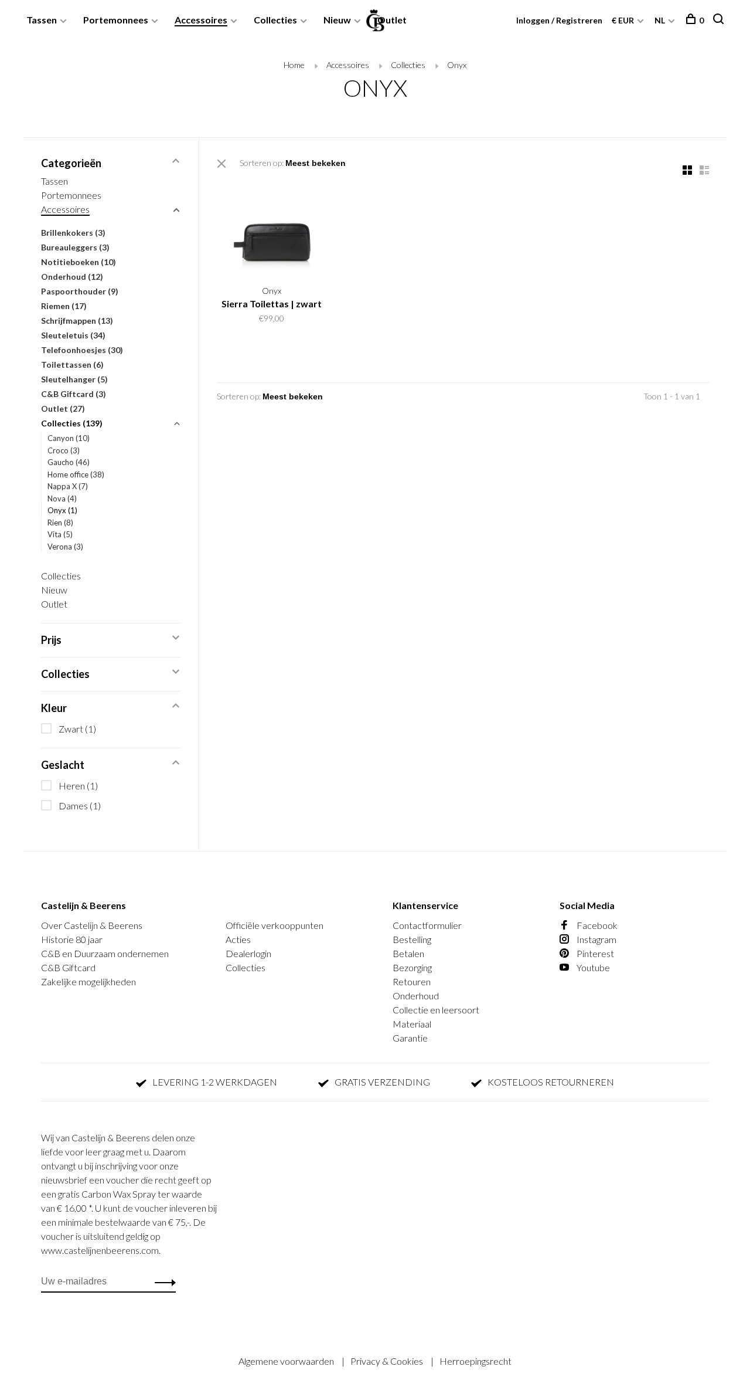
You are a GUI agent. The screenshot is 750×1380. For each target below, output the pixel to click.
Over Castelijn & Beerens (91, 925)
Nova (62, 498)
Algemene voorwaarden (287, 1361)
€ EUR (624, 20)
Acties (238, 939)
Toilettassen (72, 364)
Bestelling (412, 939)
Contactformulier (427, 925)
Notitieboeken (78, 262)
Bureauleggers (75, 247)
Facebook (596, 925)
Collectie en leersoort (436, 1009)
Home (294, 65)
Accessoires (201, 19)
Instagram (595, 939)
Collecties (275, 19)
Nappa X (67, 486)
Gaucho (68, 462)
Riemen (64, 306)
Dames (80, 805)
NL (659, 20)
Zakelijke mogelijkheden (88, 981)
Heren (78, 785)
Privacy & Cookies (387, 1361)
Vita (60, 534)
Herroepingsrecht (475, 1361)
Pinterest (594, 953)
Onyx (456, 65)
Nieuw (337, 19)
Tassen (41, 19)
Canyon (68, 438)
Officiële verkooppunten (274, 925)
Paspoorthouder (79, 291)
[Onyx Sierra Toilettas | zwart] (272, 228)
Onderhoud (72, 277)
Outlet (392, 19)
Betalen (408, 953)
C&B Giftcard (73, 394)
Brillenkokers (73, 233)
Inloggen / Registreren (559, 20)
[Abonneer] (162, 1281)
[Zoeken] (720, 20)
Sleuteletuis (73, 335)
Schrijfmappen (77, 320)
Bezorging (412, 967)
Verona (65, 546)
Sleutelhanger (74, 379)
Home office (75, 474)
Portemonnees (115, 19)
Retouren (412, 981)
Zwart (77, 728)
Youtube (592, 967)
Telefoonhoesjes (82, 350)
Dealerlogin (248, 953)
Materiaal (412, 1023)
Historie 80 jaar (72, 939)
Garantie (410, 1037)
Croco (63, 450)
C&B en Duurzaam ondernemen (105, 953)
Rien (60, 522)
